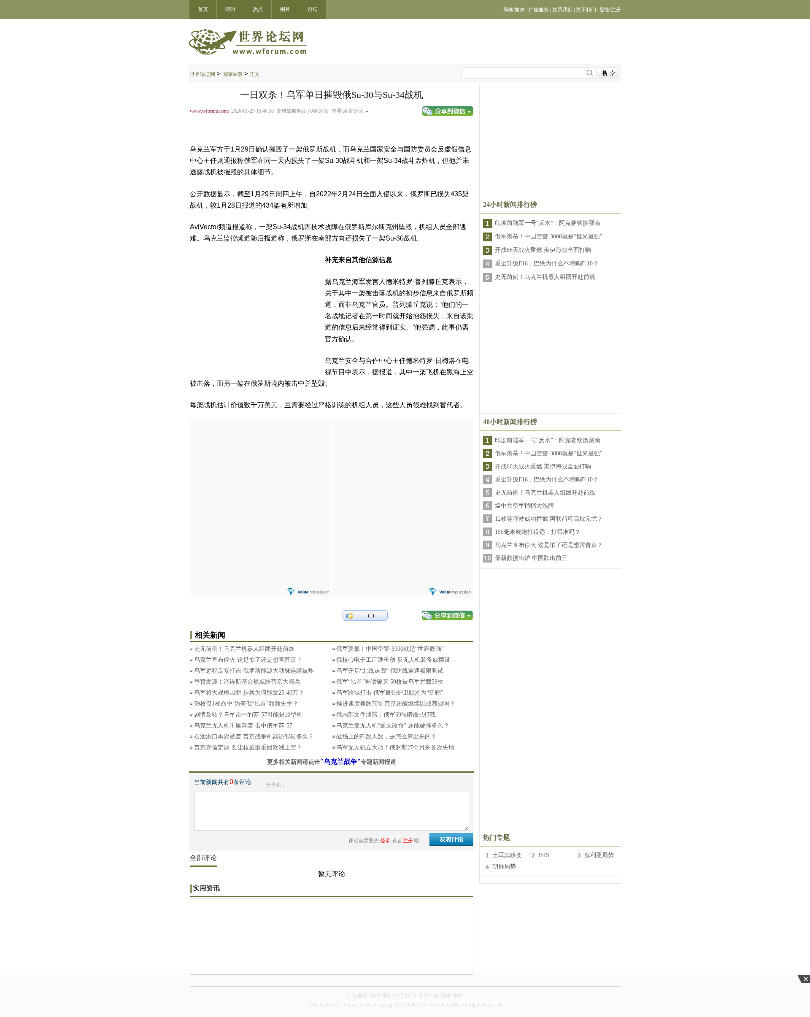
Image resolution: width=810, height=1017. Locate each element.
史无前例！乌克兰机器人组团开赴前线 (244, 649)
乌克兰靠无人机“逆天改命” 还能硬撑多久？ (392, 725)
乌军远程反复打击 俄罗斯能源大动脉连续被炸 (254, 671)
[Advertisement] (260, 470)
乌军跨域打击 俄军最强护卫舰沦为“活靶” (389, 693)
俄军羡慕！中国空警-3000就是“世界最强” (390, 649)
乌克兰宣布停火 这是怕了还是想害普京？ (248, 660)
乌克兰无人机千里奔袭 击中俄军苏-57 (243, 725)
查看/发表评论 (347, 111)
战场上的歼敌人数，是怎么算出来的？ (386, 736)
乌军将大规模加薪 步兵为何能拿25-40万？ (249, 693)
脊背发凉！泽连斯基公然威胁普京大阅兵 (247, 682)
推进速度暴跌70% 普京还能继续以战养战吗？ (395, 704)
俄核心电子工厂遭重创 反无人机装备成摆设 (393, 660)
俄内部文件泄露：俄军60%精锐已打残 (386, 714)
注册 (408, 841)
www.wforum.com (209, 111)
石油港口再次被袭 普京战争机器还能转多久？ (254, 736)
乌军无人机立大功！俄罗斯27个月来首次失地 (395, 747)
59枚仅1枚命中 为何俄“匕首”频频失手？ (246, 704)
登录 (385, 841)
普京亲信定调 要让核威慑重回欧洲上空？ (248, 747)
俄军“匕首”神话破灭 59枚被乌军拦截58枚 (389, 682)
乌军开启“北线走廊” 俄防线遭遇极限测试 (389, 671)
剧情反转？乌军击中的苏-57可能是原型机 (248, 714)
